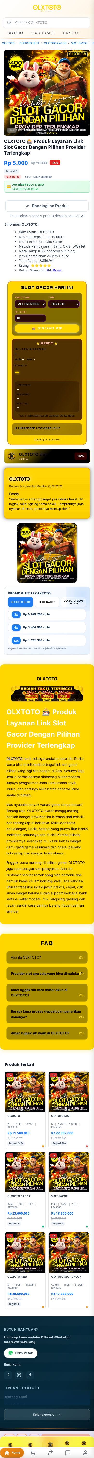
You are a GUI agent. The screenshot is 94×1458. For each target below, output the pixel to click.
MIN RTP (20, 312)
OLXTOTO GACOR (55, 43)
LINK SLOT (71, 32)
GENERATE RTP (47, 329)
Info (81, 457)
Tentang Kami (15, 1397)
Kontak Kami (14, 1405)
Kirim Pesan (24, 1353)
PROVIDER (22, 297)
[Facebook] (8, 1376)
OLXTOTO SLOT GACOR (74, 602)
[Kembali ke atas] (85, 1425)
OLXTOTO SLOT (43, 32)
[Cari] (9, 23)
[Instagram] (19, 1376)
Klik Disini (54, 270)
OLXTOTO (15, 32)
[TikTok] (30, 1376)
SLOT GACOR (79, 43)
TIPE (51, 297)
